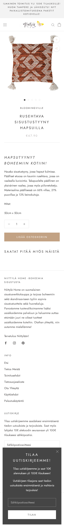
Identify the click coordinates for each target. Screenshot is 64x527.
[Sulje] (57, 451)
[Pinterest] (23, 342)
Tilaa (32, 514)
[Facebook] (5, 342)
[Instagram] (14, 342)
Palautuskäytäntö (14, 401)
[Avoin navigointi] (5, 24)
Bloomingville (32, 108)
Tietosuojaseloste (14, 382)
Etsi (6, 363)
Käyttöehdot (11, 394)
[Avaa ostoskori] (59, 24)
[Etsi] (53, 24)
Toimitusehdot (12, 375)
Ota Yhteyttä (11, 388)
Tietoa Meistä (12, 369)
